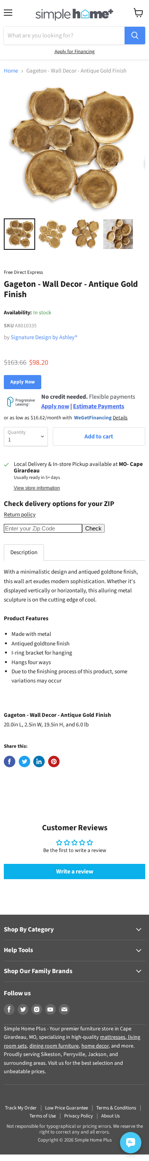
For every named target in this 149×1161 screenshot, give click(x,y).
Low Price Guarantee (66, 1107)
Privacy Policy (78, 1115)
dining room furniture (54, 1046)
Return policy (20, 514)
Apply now (55, 406)
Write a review (74, 871)
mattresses (112, 1037)
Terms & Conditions (116, 1107)
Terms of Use (42, 1115)
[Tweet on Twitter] (24, 761)
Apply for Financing (75, 51)
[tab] (24, 552)
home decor (95, 1046)
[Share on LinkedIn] (39, 761)
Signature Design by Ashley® (44, 337)
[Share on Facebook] (9, 761)
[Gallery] (74, 167)
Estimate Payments (98, 406)
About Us (110, 1115)
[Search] (135, 35)
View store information (37, 488)
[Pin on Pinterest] (54, 761)
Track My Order (21, 1107)
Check (93, 528)
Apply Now (22, 381)
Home (11, 71)
